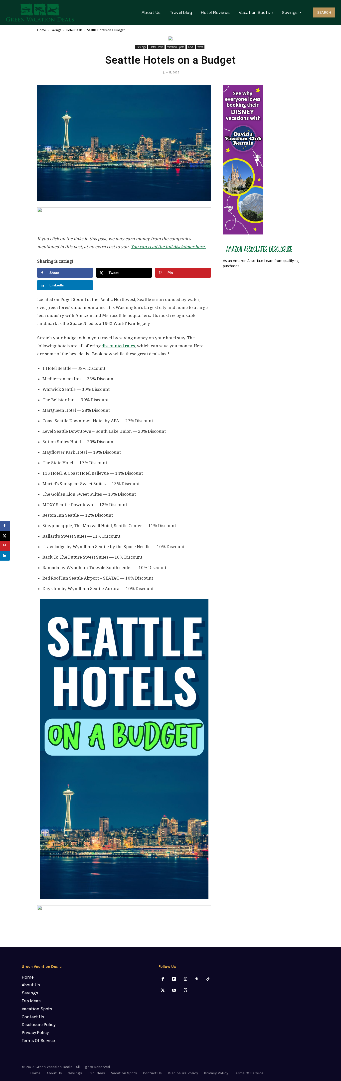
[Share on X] (5, 536)
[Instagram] (185, 979)
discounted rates (118, 345)
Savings (56, 30)
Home (41, 30)
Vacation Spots (175, 47)
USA (190, 47)
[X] (163, 990)
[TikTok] (207, 979)
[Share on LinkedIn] (5, 556)
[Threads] (185, 990)
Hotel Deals (74, 30)
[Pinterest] (196, 979)
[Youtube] (174, 990)
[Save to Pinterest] (5, 546)
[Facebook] (163, 979)
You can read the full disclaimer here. (168, 246)
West (200, 47)
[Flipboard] (174, 979)
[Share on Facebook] (5, 526)
